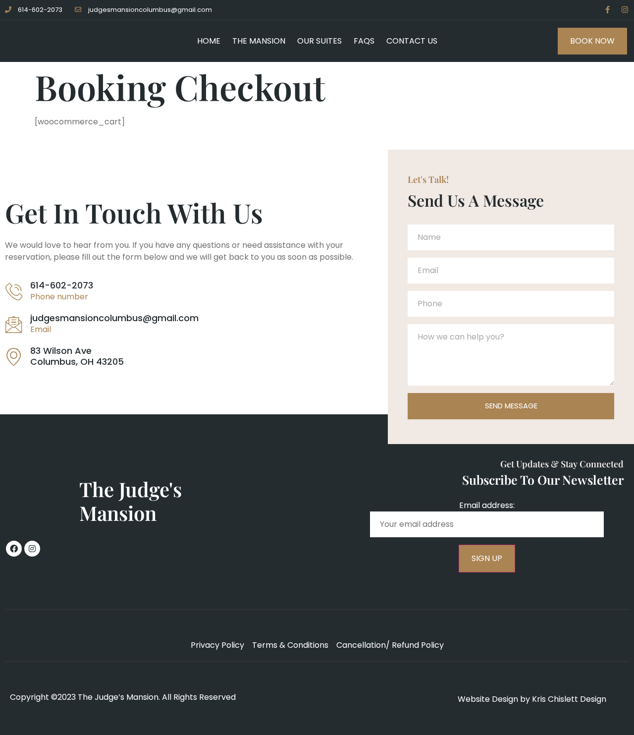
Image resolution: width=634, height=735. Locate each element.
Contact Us (411, 41)
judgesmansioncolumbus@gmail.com (114, 318)
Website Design (488, 699)
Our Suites (319, 41)
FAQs (364, 41)
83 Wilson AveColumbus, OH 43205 (77, 356)
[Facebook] (14, 549)
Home (208, 41)
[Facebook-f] (607, 9)
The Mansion (258, 41)
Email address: (487, 505)
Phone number (59, 296)
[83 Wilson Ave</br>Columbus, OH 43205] (14, 356)
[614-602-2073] (14, 291)
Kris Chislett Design (569, 699)
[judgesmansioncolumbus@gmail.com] (14, 324)
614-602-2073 (61, 285)
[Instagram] (625, 9)
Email (40, 329)
